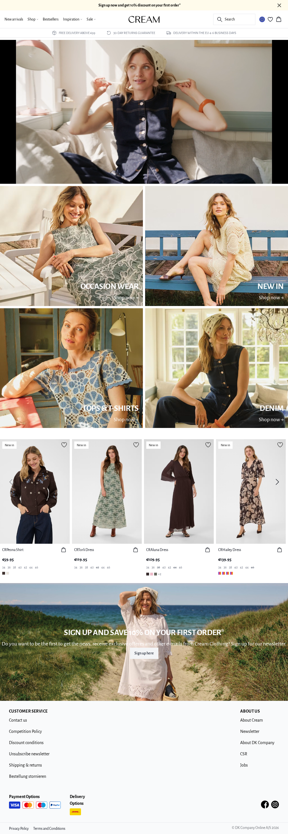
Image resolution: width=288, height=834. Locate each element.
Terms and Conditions (49, 829)
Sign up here (144, 653)
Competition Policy (25, 731)
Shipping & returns (25, 765)
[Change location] (262, 19)
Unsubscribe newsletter (29, 754)
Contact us (18, 720)
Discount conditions (26, 742)
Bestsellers (50, 19)
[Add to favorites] (64, 444)
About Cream (251, 720)
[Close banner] (279, 5)
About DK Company (257, 742)
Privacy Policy (19, 829)
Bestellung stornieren (27, 776)
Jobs (244, 765)
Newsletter (249, 731)
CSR (243, 754)
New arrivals (13, 19)
